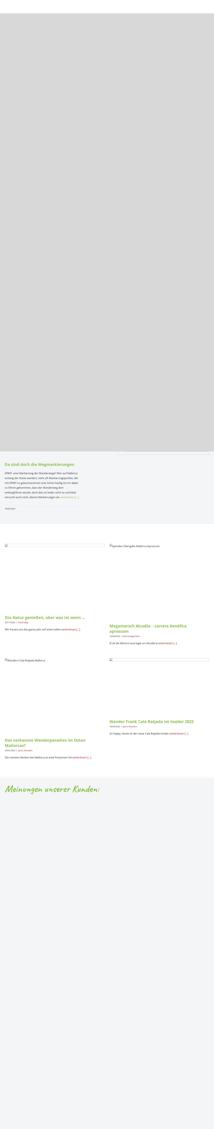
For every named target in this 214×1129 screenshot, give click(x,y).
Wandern (28, 750)
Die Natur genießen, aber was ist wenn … (55, 574)
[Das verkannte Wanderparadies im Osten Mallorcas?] (54, 695)
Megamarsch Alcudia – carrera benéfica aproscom (159, 578)
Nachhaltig (23, 622)
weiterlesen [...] (69, 497)
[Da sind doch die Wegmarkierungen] (160, 479)
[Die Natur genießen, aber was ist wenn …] (54, 577)
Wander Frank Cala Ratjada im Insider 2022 (159, 683)
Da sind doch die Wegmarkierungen (39, 464)
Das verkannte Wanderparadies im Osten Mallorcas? (55, 690)
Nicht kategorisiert (131, 636)
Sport (20, 750)
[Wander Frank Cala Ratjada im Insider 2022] (159, 686)
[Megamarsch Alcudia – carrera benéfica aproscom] (159, 581)
